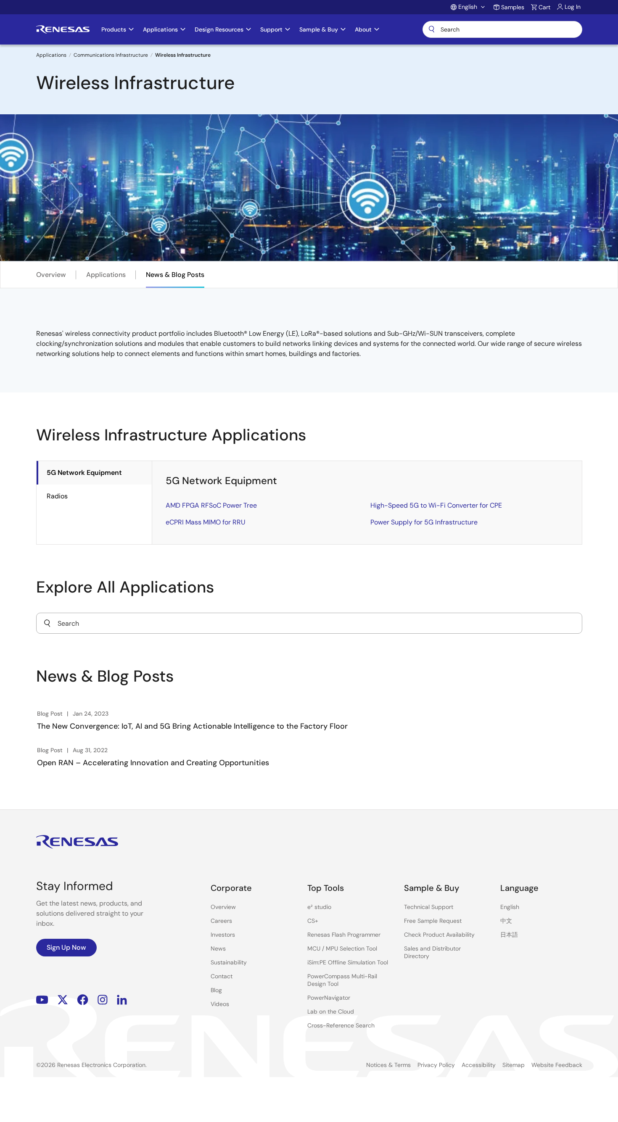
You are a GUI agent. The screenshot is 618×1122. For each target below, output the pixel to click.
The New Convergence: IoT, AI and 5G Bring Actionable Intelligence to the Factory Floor (192, 726)
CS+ (312, 920)
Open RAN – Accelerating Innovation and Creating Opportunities (153, 763)
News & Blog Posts (175, 274)
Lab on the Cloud (330, 1011)
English (509, 907)
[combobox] (309, 623)
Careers (221, 920)
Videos (220, 1004)
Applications (51, 55)
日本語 (509, 934)
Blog (216, 990)
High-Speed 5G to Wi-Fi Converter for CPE (436, 505)
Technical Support (428, 907)
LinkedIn (122, 1000)
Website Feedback (556, 1065)
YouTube (42, 1000)
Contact (221, 976)
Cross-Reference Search (341, 1025)
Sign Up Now (66, 947)
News (218, 948)
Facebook (82, 1000)
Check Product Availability (439, 934)
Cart (544, 7)
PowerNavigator (328, 997)
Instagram (103, 1000)
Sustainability (229, 962)
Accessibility (479, 1065)
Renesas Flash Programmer (343, 934)
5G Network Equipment (84, 472)
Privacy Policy (436, 1065)
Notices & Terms (388, 1065)
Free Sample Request (433, 920)
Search (502, 29)
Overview (51, 274)
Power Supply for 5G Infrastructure (424, 522)
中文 (506, 920)
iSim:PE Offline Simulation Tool (347, 962)
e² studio (319, 907)
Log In (573, 6)
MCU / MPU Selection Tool (342, 948)
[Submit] (47, 623)
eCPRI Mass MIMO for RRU (206, 522)
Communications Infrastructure (111, 55)
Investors (223, 934)
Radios (57, 496)
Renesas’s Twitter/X (63, 1000)
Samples (512, 7)
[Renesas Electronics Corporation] (63, 29)
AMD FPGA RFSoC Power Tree (211, 505)
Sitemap (513, 1065)
